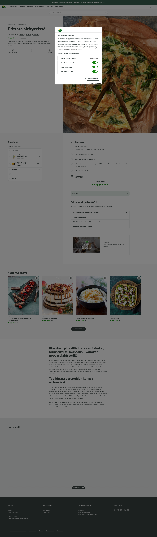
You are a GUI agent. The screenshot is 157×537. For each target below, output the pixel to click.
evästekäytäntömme (64, 49)
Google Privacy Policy (94, 48)
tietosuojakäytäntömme (76, 49)
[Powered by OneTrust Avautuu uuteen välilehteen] (95, 83)
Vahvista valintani (93, 78)
